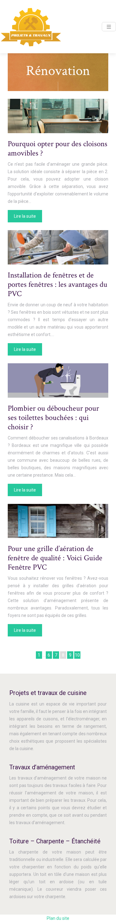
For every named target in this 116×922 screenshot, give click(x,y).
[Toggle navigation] (109, 27)
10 (77, 655)
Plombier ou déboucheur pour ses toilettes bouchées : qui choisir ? (53, 417)
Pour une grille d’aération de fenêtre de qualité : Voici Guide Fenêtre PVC (55, 558)
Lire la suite (25, 216)
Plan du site (58, 918)
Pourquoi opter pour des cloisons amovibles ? (57, 148)
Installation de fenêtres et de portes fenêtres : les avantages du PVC (57, 284)
